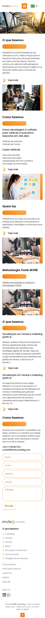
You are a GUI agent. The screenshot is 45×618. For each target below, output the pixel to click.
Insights (5, 577)
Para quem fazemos (11, 568)
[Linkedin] (4, 595)
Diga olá (6, 581)
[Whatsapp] (9, 595)
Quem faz (7, 573)
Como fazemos (9, 564)
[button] (24, 6)
